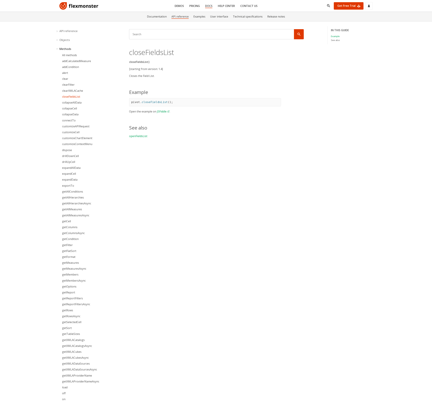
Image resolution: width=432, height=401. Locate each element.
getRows (67, 310)
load (65, 387)
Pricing (194, 6)
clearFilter (68, 84)
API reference (180, 16)
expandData (69, 179)
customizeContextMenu (77, 144)
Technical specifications (248, 16)
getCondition (70, 239)
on (63, 399)
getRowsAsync (71, 316)
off (64, 393)
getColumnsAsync (73, 233)
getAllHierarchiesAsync (76, 203)
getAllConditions (72, 191)
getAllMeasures (72, 209)
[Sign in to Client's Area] (369, 6)
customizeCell (70, 132)
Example (335, 36)
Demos (179, 6)
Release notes (276, 16)
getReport (68, 292)
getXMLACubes (72, 351)
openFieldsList (138, 136)
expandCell (69, 173)
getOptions (69, 286)
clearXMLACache (72, 90)
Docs (208, 6)
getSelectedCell (71, 322)
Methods (65, 49)
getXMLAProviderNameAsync (80, 381)
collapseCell (69, 108)
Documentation (157, 16)
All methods (69, 55)
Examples (199, 16)
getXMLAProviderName (77, 375)
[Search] (299, 34)
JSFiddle (162, 111)
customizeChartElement (77, 138)
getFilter (67, 245)
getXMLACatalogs (73, 340)
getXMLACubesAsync (75, 357)
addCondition (70, 67)
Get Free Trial (346, 6)
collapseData (70, 114)
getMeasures (70, 262)
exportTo (68, 185)
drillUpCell (68, 162)
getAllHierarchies (73, 197)
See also (335, 40)
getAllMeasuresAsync (75, 215)
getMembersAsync (74, 280)
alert (65, 73)
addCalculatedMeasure (76, 61)
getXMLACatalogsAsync (77, 346)
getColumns (69, 227)
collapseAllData (72, 102)
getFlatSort (69, 251)
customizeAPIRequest (75, 126)
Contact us (249, 6)
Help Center (226, 6)
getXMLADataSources (76, 363)
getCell (66, 221)
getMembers (70, 274)
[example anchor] (150, 92)
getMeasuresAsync (74, 268)
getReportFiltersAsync (76, 304)
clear (65, 78)
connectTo (69, 120)
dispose (67, 150)
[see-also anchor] (149, 127)
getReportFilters (72, 298)
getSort (67, 328)
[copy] (277, 102)
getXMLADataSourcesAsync (79, 369)
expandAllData (71, 167)
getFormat (68, 257)
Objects (64, 40)
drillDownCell (70, 156)
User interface (219, 16)
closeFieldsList (71, 96)
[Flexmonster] (79, 6)
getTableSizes (71, 334)
